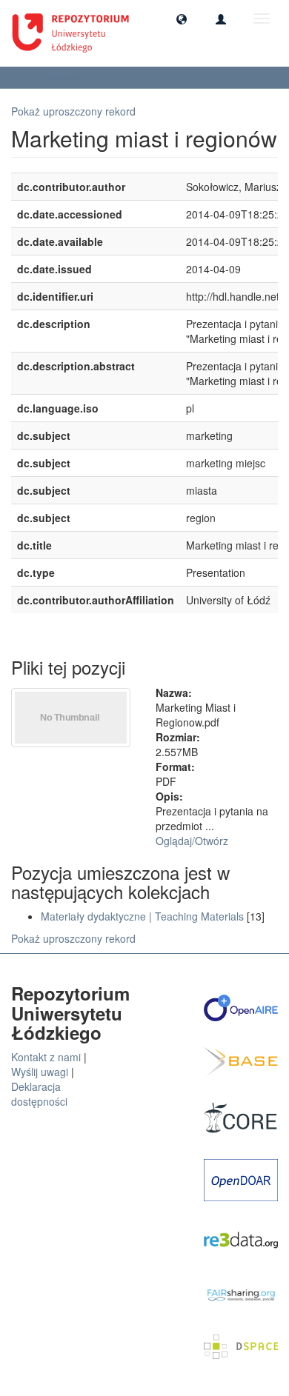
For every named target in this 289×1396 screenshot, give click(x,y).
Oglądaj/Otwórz (192, 840)
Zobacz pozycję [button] (54, 77)
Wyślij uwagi (39, 1071)
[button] (181, 18)
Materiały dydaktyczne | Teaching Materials (142, 916)
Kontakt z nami (46, 1056)
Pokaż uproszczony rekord (73, 111)
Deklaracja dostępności (39, 1094)
